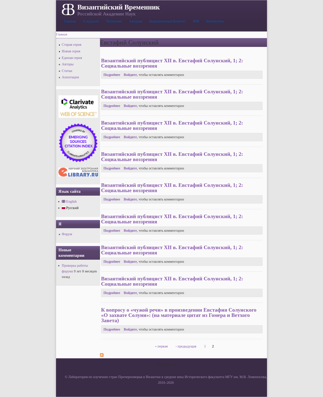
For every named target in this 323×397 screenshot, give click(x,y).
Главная (70, 21)
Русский (72, 208)
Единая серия (72, 58)
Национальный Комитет (167, 21)
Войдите (130, 75)
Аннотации (70, 77)
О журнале (91, 21)
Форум (67, 234)
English (71, 201)
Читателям (114, 21)
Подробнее (111, 75)
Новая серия (71, 51)
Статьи (67, 71)
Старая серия (71, 44)
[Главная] (67, 9)
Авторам (135, 21)
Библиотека (215, 21)
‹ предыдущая (186, 346)
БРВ (196, 21)
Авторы (68, 64)
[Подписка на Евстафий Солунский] (101, 355)
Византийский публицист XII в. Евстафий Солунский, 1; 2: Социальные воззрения (172, 63)
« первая (161, 346)
